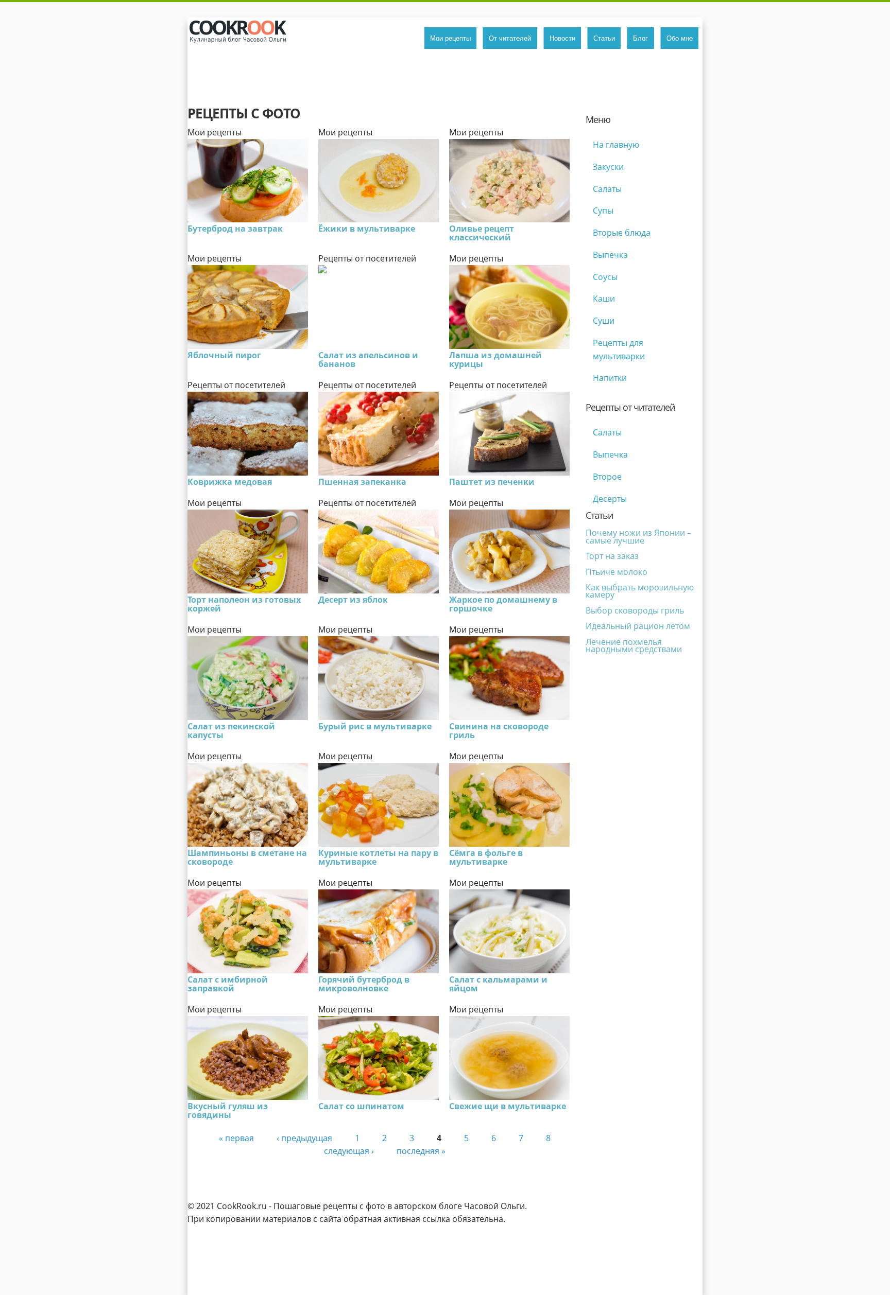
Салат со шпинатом (361, 1106)
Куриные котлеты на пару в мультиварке (378, 857)
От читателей (510, 38)
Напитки (610, 377)
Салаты (607, 189)
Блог (640, 38)
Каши (604, 298)
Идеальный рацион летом (638, 626)
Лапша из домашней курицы (495, 359)
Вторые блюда (622, 232)
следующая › (349, 1151)
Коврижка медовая (229, 481)
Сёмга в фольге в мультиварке (486, 857)
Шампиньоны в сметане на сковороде (247, 857)
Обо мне (679, 38)
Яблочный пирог (224, 355)
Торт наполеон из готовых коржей (244, 604)
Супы (603, 210)
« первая (236, 1138)
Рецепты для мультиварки (619, 349)
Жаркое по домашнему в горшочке (503, 604)
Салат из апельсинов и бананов (368, 359)
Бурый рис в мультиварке (375, 726)
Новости (562, 38)
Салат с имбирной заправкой (227, 984)
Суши (603, 320)
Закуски (608, 166)
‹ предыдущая (304, 1138)
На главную (616, 144)
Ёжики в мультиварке (366, 228)
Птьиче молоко (616, 571)
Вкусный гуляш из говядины (227, 1110)
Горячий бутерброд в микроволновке (363, 984)
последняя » (421, 1151)
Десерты (610, 498)
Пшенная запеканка (362, 481)
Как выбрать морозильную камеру (640, 591)
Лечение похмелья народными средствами (634, 645)
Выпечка (610, 254)
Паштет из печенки (492, 481)
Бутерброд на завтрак (235, 228)
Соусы (605, 277)
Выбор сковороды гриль (635, 610)
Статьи (604, 38)
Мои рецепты (450, 38)
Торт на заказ (612, 556)
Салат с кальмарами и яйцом (498, 984)
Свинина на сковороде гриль (499, 731)
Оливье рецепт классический (481, 233)
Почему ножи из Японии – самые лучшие (638, 536)
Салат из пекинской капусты (231, 731)
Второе (607, 476)
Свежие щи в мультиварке (507, 1106)
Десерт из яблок (353, 599)
